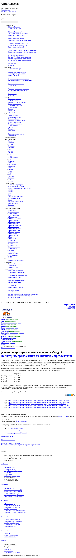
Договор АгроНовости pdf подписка (19, 57)
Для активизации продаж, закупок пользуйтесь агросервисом (20, 445)
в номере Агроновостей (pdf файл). (17, 433)
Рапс (9, 163)
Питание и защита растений (17, 102)
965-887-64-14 (8, 549)
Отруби (10, 243)
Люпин (10, 151)
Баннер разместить (10, 526)
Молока (10, 191)
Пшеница (11, 161)
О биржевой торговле (15, 105)
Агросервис (69, 304)
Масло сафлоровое (14, 232)
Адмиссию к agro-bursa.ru (18, 79)
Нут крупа (11, 240)
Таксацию (14, 291)
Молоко (10, 152)
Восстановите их (21, 421)
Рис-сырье (11, 166)
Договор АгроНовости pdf (16, 55)
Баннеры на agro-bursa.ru (20, 80)
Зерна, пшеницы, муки (15, 185)
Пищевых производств (15, 201)
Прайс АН (7, 472)
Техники (11, 205)
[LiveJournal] (74, 395)
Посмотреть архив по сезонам (10, 443)
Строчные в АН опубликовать (14, 495)
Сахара (10, 190)
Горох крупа (12, 210)
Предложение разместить (12, 524)
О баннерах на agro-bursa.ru (16, 74)
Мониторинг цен (9, 467)
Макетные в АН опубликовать (14, 496)
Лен (9, 149)
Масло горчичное (14, 220)
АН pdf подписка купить (12, 476)
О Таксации (12, 285)
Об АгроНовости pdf (14, 32)
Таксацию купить (10, 537)
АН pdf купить (9, 474)
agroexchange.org (5, 529)
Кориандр (11, 146)
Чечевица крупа (13, 253)
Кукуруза (11, 147)
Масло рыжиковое (14, 230)
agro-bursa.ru (4, 500)
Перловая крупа (13, 245)
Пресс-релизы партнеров (16, 84)
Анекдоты (11, 112)
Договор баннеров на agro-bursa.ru (19, 90)
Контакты (11, 65)
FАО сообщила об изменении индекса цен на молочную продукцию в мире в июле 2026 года (39, 400)
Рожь (10, 168)
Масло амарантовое (14, 218)
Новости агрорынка (14, 99)
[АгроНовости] (5, 10)
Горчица (11, 142)
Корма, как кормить (14, 104)
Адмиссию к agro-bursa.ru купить (14, 510)
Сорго (10, 173)
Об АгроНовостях (14, 27)
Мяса (9, 193)
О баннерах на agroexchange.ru (17, 275)
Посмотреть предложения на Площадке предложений (36, 355)
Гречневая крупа (13, 212)
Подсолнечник (13, 157)
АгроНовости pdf (16, 38)
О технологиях (13, 107)
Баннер (14, 282)
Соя (9, 174)
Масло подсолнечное (15, 225)
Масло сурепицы (13, 235)
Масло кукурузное (14, 222)
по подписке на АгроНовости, (16, 430)
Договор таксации (14, 297)
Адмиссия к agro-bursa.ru (8, 11)
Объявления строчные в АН (22, 50)
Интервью (11, 110)
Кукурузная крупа (14, 215)
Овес (10, 156)
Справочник (12, 85)
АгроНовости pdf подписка (19, 40)
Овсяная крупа (13, 242)
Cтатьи (10, 109)
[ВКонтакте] (68, 395)
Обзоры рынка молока (8, 348)
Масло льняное (13, 223)
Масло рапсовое (13, 227)
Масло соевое (12, 233)
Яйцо (10, 179)
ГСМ (10, 257)
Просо (10, 159)
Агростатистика (13, 267)
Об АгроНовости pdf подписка (18, 33)
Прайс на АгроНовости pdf (16, 35)
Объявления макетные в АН (22, 52)
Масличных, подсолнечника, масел (19, 188)
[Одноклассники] (72, 395)
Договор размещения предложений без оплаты (23, 294)
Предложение (16, 280)
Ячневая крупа (13, 255)
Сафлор (10, 171)
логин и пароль (63, 416)
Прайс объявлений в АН (16, 47)
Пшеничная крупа (14, 247)
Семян (10, 200)
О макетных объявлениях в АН (18, 45)
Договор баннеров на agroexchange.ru (20, 296)
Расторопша (12, 164)
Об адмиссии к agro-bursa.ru (17, 72)
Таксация (7, 533)
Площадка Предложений (16, 270)
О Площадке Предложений (16, 272)
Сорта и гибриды (13, 100)
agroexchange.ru (5, 516)
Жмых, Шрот (12, 213)
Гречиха (11, 144)
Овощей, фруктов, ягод (15, 196)
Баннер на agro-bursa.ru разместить (15, 512)
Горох (10, 141)
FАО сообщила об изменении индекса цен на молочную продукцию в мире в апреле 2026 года (39, 405)
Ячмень (10, 181)
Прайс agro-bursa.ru (14, 75)
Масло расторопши (14, 228)
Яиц (9, 195)
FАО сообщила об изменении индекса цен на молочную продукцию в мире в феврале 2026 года (39, 407)
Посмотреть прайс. (7, 436)
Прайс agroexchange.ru (15, 277)
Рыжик (10, 169)
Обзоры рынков (13, 115)
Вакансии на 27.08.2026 (12, 552)
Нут (9, 154)
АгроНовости (4, 464)
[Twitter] (70, 395)
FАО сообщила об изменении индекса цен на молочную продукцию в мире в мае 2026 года (38, 404)
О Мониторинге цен (14, 28)
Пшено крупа (12, 248)
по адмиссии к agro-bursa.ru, (15, 428)
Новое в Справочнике (15, 264)
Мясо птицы (12, 238)
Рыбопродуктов (13, 203)
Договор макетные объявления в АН (19, 60)
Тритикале (11, 176)
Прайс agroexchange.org (15, 287)
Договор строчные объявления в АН (19, 58)
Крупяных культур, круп (16, 186)
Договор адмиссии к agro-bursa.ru (18, 89)
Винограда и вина (14, 198)
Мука (10, 237)
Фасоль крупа (12, 252)
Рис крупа (11, 250)
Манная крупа (12, 217)
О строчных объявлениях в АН (18, 43)
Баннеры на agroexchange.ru (13, 521)
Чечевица (11, 178)
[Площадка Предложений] (6, 318)
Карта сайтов (12, 64)
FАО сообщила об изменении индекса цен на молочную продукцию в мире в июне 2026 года (39, 402)
